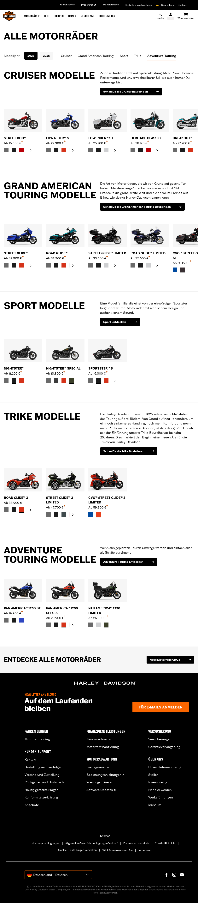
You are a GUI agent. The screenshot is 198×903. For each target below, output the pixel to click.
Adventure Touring (161, 56)
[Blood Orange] (63, 150)
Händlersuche (111, 4)
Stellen (153, 775)
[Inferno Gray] (182, 270)
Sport (124, 56)
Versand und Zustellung (42, 775)
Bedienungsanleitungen (103, 775)
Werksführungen (160, 797)
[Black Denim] (56, 380)
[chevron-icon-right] (31, 150)
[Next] (190, 131)
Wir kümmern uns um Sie (117, 850)
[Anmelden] (170, 16)
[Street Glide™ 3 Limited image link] (65, 479)
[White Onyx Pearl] (106, 150)
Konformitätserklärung (41, 797)
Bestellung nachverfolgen (139, 4)
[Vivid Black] (14, 150)
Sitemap (105, 835)
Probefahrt (87, 4)
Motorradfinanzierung (102, 747)
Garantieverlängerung (164, 747)
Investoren (156, 782)
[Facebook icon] (166, 874)
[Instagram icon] (174, 874)
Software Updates (99, 790)
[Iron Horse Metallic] (63, 514)
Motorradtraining (37, 739)
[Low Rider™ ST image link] (107, 120)
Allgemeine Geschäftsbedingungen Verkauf (91, 843)
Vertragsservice (97, 767)
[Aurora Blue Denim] (21, 620)
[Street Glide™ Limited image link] (107, 235)
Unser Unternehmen (163, 767)
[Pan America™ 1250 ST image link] (23, 590)
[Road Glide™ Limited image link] (150, 235)
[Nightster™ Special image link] (65, 350)
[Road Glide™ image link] (65, 235)
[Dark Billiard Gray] (6, 150)
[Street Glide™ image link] (23, 235)
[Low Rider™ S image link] (65, 120)
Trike (137, 56)
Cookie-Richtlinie (165, 843)
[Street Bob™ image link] (23, 120)
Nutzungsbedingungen (46, 843)
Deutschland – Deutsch (174, 4)
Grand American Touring (96, 56)
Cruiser (66, 56)
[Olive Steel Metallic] (71, 380)
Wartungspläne (97, 782)
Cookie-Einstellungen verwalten (77, 850)
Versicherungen (159, 739)
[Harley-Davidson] (105, 683)
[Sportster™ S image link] (107, 350)
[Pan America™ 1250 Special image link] (65, 590)
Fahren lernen (67, 4)
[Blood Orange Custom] (21, 380)
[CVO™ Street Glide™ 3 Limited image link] (107, 479)
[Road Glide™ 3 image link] (23, 479)
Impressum (145, 850)
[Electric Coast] (175, 270)
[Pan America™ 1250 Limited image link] (107, 590)
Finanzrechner (97, 739)
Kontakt (30, 760)
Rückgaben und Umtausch (44, 782)
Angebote (32, 805)
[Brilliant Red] (21, 150)
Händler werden (160, 790)
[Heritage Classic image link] (150, 120)
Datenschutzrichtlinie (136, 843)
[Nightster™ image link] (23, 350)
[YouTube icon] (182, 874)
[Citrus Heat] (98, 514)
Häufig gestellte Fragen (41, 790)
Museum (154, 805)
